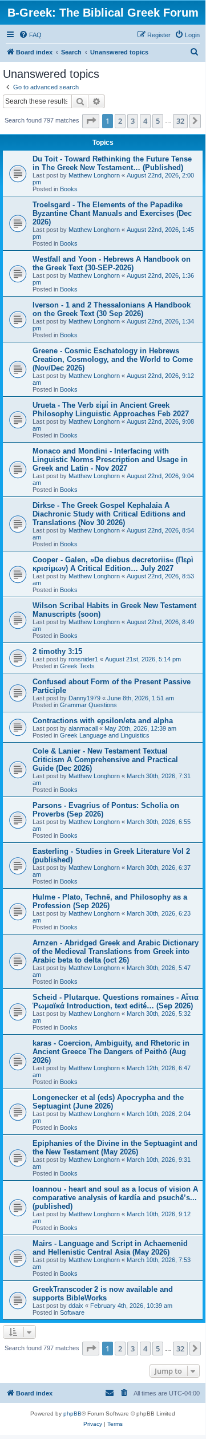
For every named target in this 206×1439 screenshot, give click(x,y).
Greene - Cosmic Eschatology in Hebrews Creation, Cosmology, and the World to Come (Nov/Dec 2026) (113, 359)
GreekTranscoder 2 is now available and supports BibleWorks (103, 1293)
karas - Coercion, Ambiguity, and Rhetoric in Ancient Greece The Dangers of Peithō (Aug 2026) (111, 1052)
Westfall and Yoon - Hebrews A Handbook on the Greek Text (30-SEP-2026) (112, 263)
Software (72, 1312)
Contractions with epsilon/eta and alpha (103, 720)
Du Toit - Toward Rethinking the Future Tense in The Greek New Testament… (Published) (112, 163)
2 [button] (120, 121)
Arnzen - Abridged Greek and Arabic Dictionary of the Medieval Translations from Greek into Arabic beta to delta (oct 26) (116, 951)
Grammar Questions (88, 704)
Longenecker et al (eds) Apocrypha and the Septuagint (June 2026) (108, 1101)
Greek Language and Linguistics (105, 735)
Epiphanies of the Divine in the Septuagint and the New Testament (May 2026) (115, 1147)
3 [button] (133, 121)
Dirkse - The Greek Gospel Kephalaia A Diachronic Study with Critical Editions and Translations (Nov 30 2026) (109, 514)
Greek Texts (77, 666)
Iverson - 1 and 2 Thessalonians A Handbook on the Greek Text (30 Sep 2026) (112, 309)
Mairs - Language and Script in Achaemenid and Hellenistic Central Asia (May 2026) (110, 1247)
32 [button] (180, 121)
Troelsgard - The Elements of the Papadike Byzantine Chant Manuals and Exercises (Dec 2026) (112, 213)
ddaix (75, 1305)
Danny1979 (84, 698)
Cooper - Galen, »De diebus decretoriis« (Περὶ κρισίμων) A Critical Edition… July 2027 (113, 564)
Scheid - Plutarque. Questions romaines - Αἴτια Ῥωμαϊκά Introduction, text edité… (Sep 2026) (116, 1001)
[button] (90, 121)
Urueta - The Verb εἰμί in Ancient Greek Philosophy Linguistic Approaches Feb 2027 (111, 409)
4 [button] (145, 121)
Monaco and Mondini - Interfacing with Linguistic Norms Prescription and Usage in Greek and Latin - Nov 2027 (110, 459)
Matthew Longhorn (94, 175)
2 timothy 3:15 (57, 651)
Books (69, 189)
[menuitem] (30, 35)
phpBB (72, 1413)
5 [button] (158, 121)
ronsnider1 (83, 659)
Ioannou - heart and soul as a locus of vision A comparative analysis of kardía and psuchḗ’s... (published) (115, 1198)
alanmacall (83, 728)
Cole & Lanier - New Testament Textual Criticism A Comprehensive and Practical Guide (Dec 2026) (105, 759)
